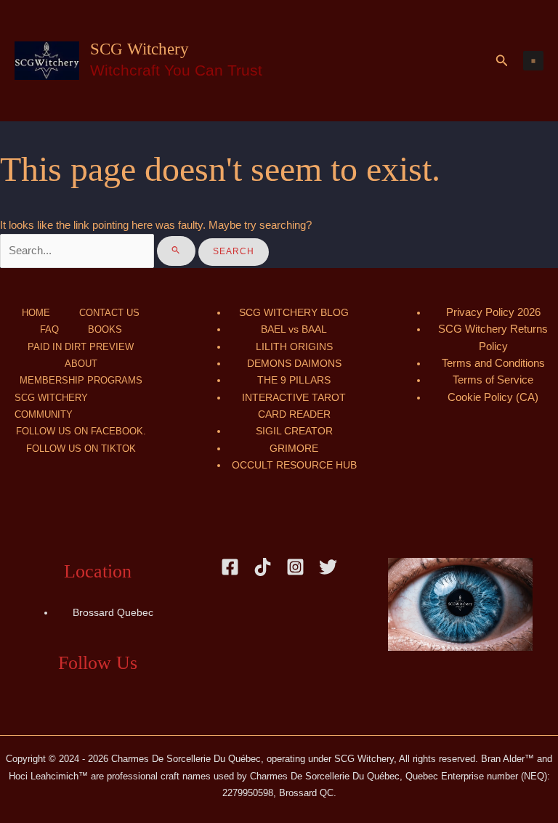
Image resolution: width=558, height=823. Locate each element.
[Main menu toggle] (533, 61)
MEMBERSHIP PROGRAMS (81, 380)
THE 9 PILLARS (294, 380)
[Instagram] (295, 567)
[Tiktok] (263, 567)
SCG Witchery (139, 49)
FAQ (49, 329)
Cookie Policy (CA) (493, 397)
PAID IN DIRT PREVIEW (81, 346)
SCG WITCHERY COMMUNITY (51, 406)
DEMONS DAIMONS (294, 363)
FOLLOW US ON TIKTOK (81, 448)
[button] (502, 61)
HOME (36, 312)
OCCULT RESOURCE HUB (294, 465)
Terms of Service (493, 380)
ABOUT (81, 363)
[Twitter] (328, 567)
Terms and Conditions (493, 363)
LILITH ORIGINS (294, 346)
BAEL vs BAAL (294, 329)
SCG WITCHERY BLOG (294, 312)
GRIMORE (294, 448)
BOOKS (105, 329)
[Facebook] (230, 567)
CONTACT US (109, 312)
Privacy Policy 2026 (493, 312)
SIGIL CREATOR (294, 431)
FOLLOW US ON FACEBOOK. (81, 431)
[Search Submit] (176, 251)
